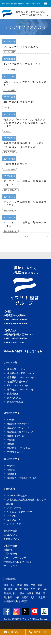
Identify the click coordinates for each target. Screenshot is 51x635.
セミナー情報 (10, 530)
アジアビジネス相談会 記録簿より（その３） (25, 203)
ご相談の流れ (10, 545)
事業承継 (11, 439)
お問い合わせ (10, 553)
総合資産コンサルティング (20, 389)
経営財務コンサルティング (20, 377)
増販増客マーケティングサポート (21, 448)
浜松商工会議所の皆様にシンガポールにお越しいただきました (25, 145)
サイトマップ (10, 565)
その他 (6, 107)
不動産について (11, 538)
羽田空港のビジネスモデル (20, 102)
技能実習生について (16, 163)
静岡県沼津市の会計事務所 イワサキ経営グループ (21, 3)
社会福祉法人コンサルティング (20, 431)
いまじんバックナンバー (19, 511)
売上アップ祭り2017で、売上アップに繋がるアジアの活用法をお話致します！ (25, 122)
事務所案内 (9, 488)
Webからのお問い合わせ (18, 351)
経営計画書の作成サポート (18, 423)
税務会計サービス (16, 369)
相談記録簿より (10, 190)
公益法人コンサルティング (18, 427)
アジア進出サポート (15, 452)
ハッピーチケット (16, 523)
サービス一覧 (10, 362)
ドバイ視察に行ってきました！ (22, 63)
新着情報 (8, 549)
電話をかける (40, 631)
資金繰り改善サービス (16, 435)
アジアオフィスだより (25, 27)
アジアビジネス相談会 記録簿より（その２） (25, 224)
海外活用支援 (14, 397)
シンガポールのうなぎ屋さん (21, 46)
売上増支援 (13, 393)
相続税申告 (11, 473)
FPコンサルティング (17, 385)
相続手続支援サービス (18, 381)
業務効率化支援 (15, 401)
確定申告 (11, 465)
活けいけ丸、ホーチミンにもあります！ (25, 83)
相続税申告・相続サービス (20, 373)
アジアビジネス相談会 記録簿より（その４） (25, 183)
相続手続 (11, 469)
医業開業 (11, 419)
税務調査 (11, 443)
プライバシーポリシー (15, 557)
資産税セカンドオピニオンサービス (22, 477)
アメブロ (11, 515)
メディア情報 (14, 507)
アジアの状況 (9, 52)
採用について (10, 534)
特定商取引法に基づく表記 (17, 561)
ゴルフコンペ (14, 519)
